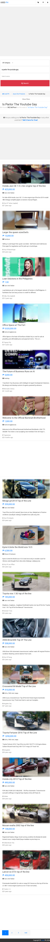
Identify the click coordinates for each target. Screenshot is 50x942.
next (26, 933)
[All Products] (38, 2)
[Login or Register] (47, 2)
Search (26, 83)
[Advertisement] (25, 31)
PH (4, 2)
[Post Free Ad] (43, 2)
